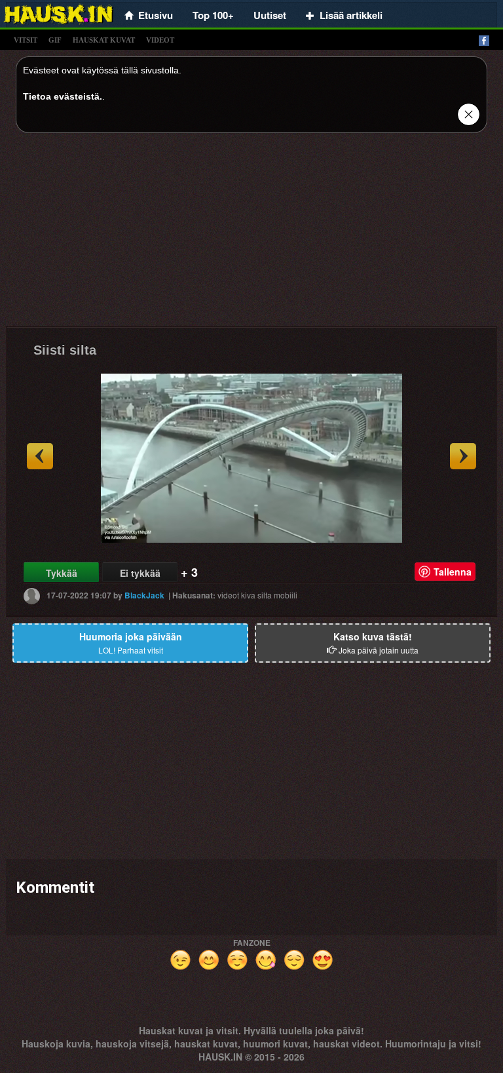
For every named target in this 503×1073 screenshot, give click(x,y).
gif (55, 40)
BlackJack (144, 595)
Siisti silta (64, 350)
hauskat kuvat (104, 40)
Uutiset (269, 15)
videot (160, 40)
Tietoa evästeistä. (62, 96)
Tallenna (453, 571)
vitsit (25, 40)
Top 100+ (213, 15)
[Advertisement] (251, 234)
